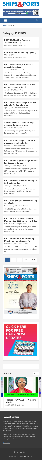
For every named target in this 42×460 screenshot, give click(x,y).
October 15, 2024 (10, 57)
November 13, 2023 (11, 206)
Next (33, 260)
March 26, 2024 (9, 128)
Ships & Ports (21, 45)
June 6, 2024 (8, 90)
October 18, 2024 (10, 45)
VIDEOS (8, 373)
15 (26, 260)
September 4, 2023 (10, 244)
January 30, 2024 (10, 166)
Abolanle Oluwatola (21, 108)
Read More (6, 443)
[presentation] (34, 373)
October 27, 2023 (10, 224)
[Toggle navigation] (5, 20)
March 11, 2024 (9, 146)
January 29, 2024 (10, 186)
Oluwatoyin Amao (21, 70)
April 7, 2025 (9, 405)
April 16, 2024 (9, 108)
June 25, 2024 (9, 70)
